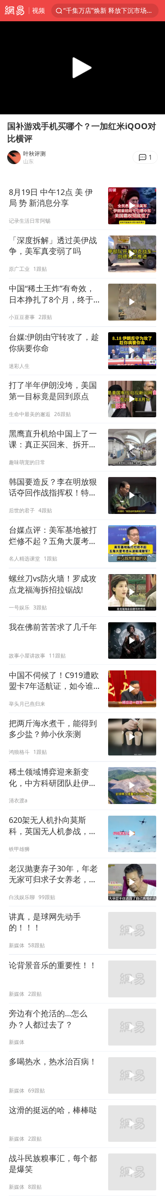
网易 (14, 10)
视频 (38, 10)
